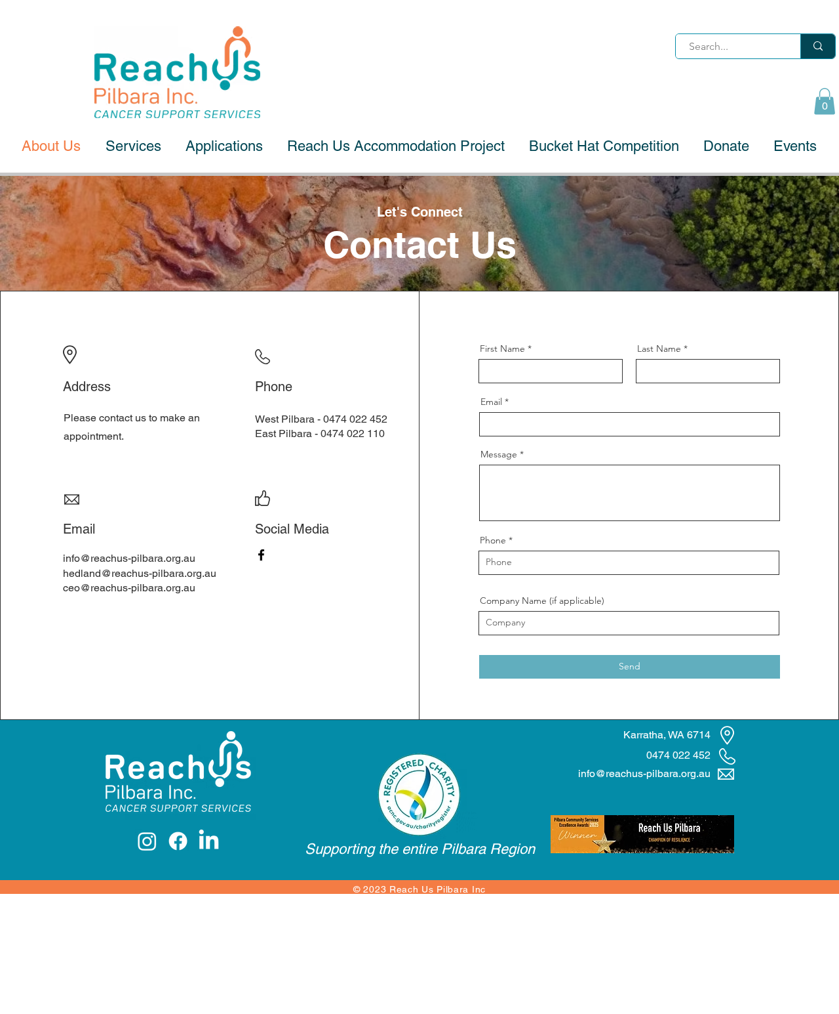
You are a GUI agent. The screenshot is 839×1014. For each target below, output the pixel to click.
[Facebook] (261, 554)
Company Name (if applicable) (542, 600)
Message (498, 454)
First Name (502, 348)
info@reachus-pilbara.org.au (129, 558)
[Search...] (817, 46)
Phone (493, 540)
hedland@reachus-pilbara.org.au (139, 573)
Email (491, 401)
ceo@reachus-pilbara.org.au (129, 587)
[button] (824, 101)
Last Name (659, 348)
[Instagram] (147, 841)
